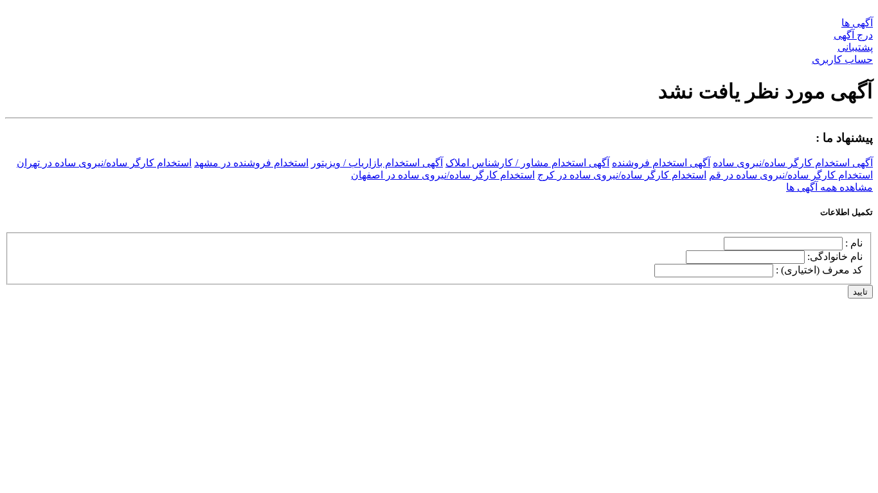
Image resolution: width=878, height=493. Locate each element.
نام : (854, 243)
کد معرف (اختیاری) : (819, 269)
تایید (860, 292)
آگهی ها (857, 22)
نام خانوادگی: (835, 256)
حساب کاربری (842, 59)
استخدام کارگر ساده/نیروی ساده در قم (791, 174)
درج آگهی (853, 35)
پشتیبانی (855, 47)
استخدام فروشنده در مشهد (251, 162)
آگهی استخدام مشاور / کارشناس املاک (527, 162)
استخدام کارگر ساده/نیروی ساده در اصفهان (443, 174)
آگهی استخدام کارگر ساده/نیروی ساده (793, 162)
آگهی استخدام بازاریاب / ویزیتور (377, 162)
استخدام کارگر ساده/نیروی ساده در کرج (621, 174)
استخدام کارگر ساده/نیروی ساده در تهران (104, 162)
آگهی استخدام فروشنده (661, 162)
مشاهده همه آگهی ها (829, 187)
